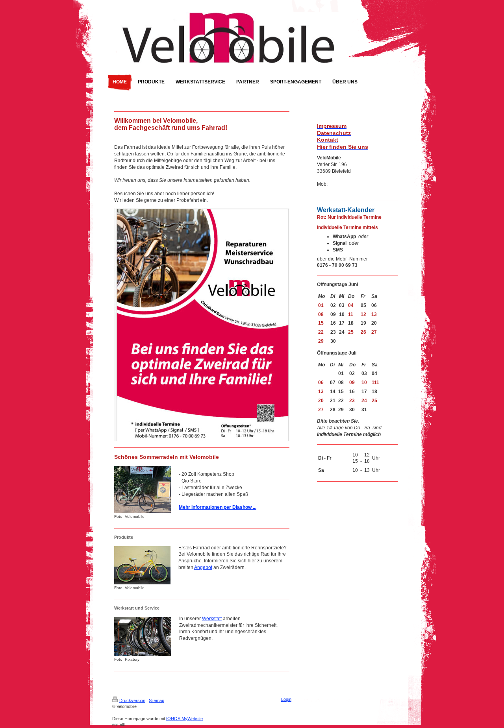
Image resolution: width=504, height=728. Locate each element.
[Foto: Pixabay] (142, 636)
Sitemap (156, 700)
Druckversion (132, 700)
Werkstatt (212, 618)
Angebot (203, 567)
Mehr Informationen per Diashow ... (217, 507)
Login (286, 699)
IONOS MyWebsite (184, 718)
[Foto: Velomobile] (142, 489)
